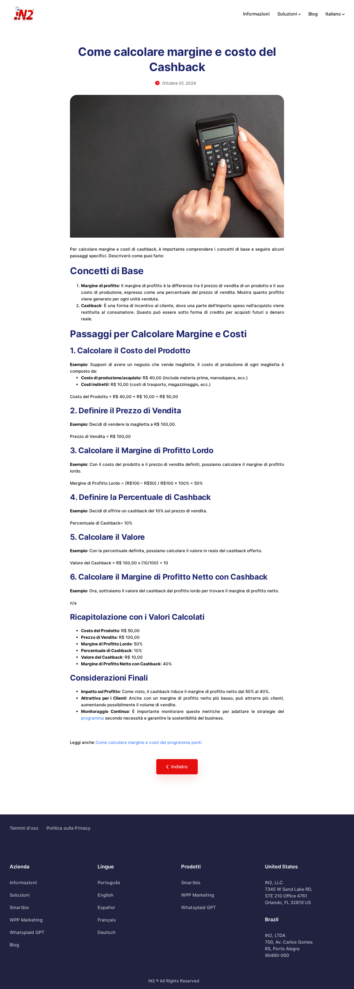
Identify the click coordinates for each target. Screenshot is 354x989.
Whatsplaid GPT (27, 932)
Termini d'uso (24, 828)
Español (106, 907)
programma (92, 718)
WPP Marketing (26, 920)
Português (109, 882)
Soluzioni (287, 14)
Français (107, 920)
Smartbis (19, 907)
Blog (313, 14)
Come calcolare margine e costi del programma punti (148, 742)
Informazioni (256, 14)
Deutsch (107, 932)
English (106, 895)
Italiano (333, 14)
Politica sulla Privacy (68, 828)
